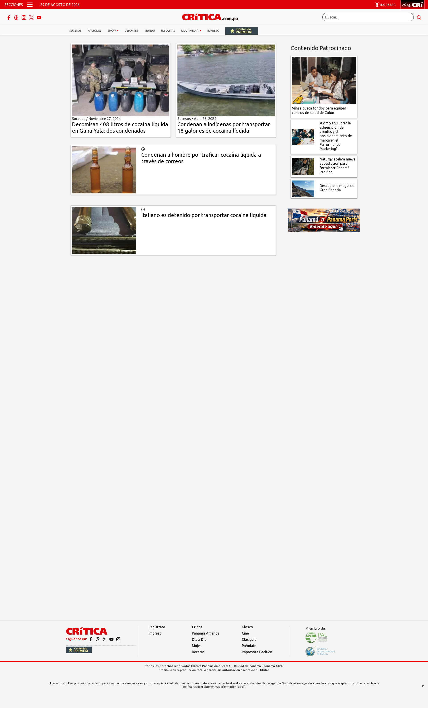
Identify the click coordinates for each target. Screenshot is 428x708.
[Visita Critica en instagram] (118, 639)
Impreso (213, 30)
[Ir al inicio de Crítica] (212, 16)
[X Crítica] (32, 17)
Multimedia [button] (190, 30)
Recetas (198, 652)
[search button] (419, 17)
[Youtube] (39, 17)
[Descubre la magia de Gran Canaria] (303, 188)
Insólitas (168, 30)
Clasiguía (249, 639)
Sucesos (75, 30)
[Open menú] (30, 4)
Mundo (149, 30)
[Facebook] (9, 17)
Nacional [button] (94, 30)
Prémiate (249, 646)
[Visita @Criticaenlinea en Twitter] (98, 639)
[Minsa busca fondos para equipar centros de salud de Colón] (324, 80)
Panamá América (205, 633)
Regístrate (156, 627)
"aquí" (241, 686)
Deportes (131, 30)
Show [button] (112, 30)
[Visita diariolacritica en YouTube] (111, 639)
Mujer (196, 646)
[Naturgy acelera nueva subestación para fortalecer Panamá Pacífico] (303, 166)
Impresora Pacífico (257, 652)
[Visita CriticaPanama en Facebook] (91, 639)
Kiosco (247, 627)
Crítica (197, 627)
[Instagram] (24, 17)
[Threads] (17, 17)
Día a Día (199, 639)
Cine (245, 633)
